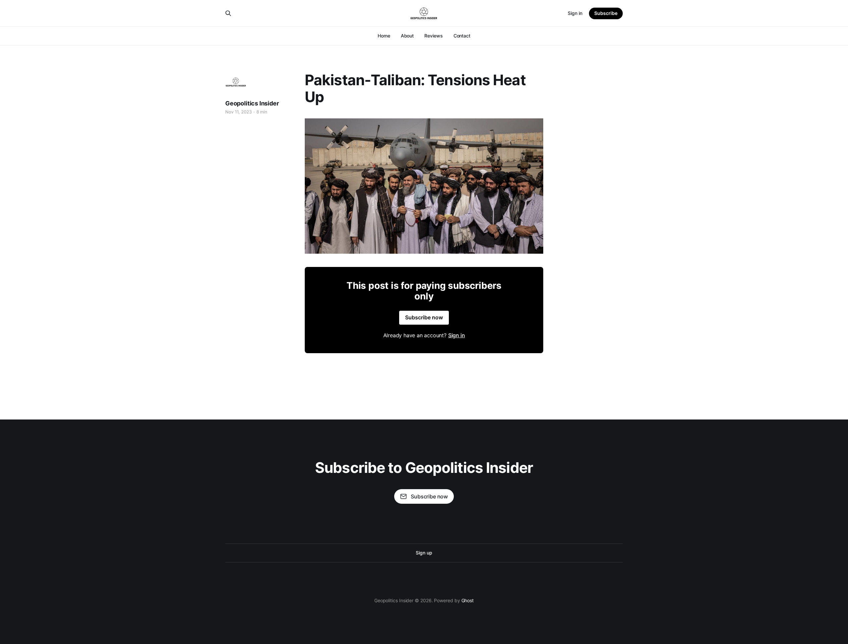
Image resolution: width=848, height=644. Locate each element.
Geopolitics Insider (252, 103)
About (407, 35)
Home (384, 35)
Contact (461, 35)
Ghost (467, 600)
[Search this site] (228, 13)
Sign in (575, 13)
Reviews (433, 35)
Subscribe (605, 13)
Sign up (424, 552)
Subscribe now (424, 317)
